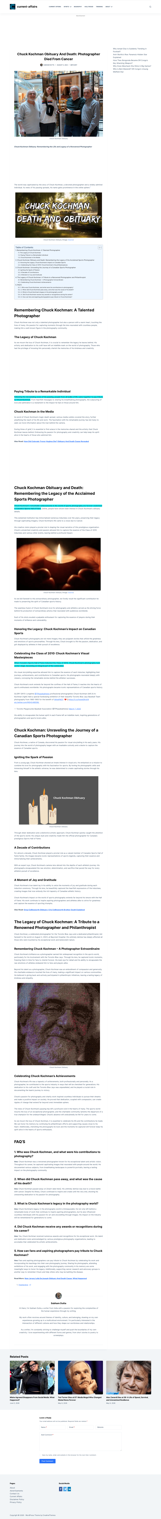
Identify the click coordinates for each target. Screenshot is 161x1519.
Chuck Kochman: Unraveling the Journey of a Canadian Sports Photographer (46, 267)
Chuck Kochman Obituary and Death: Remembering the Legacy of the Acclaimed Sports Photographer (55, 260)
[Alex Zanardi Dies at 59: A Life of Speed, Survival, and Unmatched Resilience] (128, 1377)
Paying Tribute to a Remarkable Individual (34, 255)
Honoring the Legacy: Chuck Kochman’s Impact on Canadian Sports (43, 262)
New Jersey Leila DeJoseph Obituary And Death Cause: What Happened (56, 1278)
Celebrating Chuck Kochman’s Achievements (36, 282)
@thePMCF (58, 699)
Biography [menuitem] (78, 6)
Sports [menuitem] (66, 6)
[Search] (150, 7)
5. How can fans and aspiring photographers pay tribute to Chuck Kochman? (46, 297)
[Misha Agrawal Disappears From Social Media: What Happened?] (32, 1377)
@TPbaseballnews (42, 694)
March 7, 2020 (75, 709)
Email (72, 1427)
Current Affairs (16, 1496)
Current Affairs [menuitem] (55, 6)
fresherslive (23, 1285)
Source (70, 240)
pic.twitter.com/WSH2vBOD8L (26, 702)
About (12, 1488)
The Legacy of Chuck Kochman (30, 253)
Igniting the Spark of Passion (30, 270)
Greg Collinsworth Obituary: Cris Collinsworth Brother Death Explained (54, 910)
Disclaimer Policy (17, 1499)
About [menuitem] (107, 6)
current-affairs (27, 6)
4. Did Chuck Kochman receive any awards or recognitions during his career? (47, 294)
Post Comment (47, 1461)
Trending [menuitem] (99, 6)
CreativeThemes (49, 1515)
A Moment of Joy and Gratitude (31, 275)
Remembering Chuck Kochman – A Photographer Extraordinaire (41, 280)
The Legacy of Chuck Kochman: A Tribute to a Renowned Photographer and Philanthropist (51, 277)
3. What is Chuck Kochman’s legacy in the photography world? (42, 292)
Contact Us (14, 1493)
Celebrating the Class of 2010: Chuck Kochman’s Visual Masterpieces (44, 265)
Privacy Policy (16, 1502)
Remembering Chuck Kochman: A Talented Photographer (38, 250)
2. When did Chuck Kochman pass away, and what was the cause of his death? (47, 290)
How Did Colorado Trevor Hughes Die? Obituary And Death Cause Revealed (56, 441)
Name (44, 1427)
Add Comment (47, 1435)
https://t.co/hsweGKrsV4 (79, 699)
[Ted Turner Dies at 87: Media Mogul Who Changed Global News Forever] (80, 1377)
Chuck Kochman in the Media (30, 257)
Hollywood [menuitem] (89, 6)
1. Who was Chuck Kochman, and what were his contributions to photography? (46, 287)
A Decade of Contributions (30, 272)
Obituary (73, 65)
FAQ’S (19, 285)
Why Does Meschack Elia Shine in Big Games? (132, 66)
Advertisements (16, 1491)
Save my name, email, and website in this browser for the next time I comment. (69, 1455)
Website (100, 1427)
